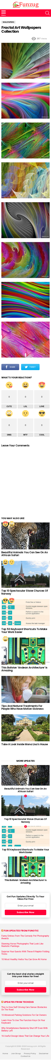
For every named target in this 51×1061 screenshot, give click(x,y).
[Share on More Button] (44, 367)
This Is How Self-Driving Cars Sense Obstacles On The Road (24, 1008)
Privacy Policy (30, 1053)
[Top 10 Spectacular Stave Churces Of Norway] (25, 574)
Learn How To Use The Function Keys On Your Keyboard (23, 1021)
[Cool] (5, 600)
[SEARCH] (47, 13)
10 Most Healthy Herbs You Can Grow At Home (24, 959)
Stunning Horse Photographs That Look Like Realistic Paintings (22, 945)
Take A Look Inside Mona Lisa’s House (24, 744)
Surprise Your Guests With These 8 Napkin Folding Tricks (25, 952)
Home (5, 1053)
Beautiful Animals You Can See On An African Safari (24, 554)
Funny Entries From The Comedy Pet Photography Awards (25, 937)
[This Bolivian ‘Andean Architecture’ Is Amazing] (25, 651)
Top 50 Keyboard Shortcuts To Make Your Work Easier (24, 630)
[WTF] (11, 562)
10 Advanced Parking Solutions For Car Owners (24, 1015)
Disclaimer (43, 1053)
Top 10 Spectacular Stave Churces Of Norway (24, 592)
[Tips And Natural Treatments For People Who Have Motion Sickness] (25, 689)
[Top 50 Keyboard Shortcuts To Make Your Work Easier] (25, 612)
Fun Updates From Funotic (21, 930)
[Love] (5, 524)
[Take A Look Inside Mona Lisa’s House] (25, 727)
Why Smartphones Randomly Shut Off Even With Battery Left (24, 1029)
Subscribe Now (25, 912)
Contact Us (25, 1056)
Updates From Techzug (19, 1002)
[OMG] (11, 524)
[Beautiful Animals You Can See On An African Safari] (25, 535)
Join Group (16, 1053)
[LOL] (5, 562)
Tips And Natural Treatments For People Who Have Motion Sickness (22, 707)
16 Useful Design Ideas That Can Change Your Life (25, 1036)
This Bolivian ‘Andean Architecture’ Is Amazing (24, 669)
